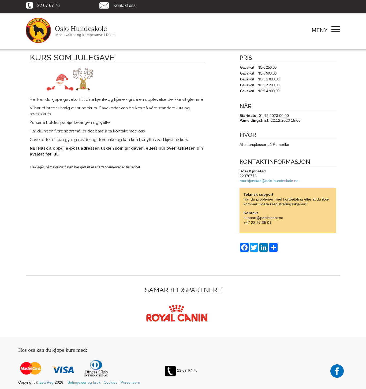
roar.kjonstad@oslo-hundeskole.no (269, 181)
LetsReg (46, 382)
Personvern (130, 382)
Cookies (110, 382)
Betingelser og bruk (84, 382)
